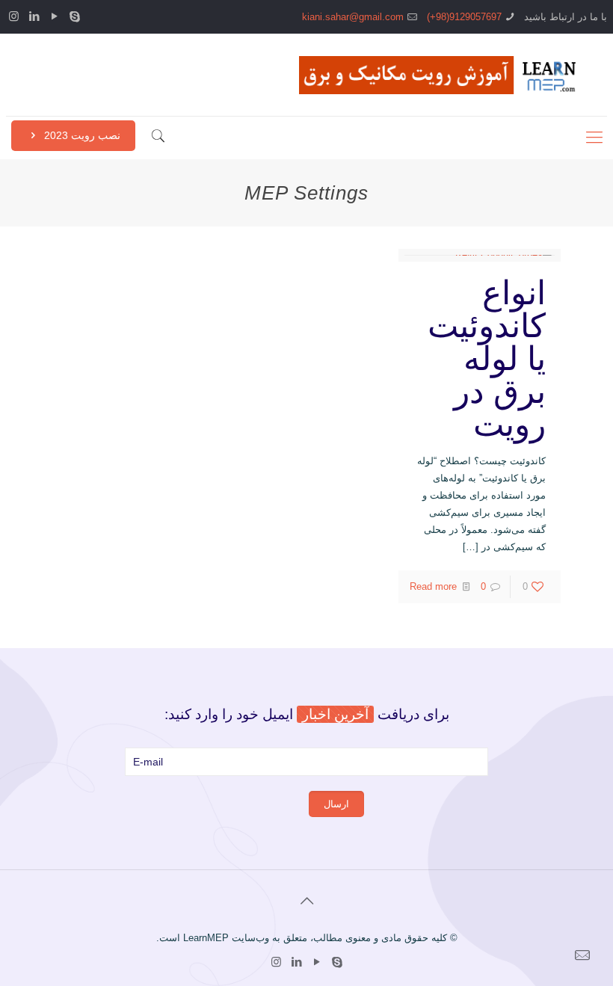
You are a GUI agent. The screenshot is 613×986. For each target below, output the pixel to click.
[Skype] (74, 16)
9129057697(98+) (464, 16)
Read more (433, 586)
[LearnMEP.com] (442, 75)
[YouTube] (54, 16)
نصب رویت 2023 (80, 135)
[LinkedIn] (34, 16)
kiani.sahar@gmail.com (353, 16)
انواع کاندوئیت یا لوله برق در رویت (487, 358)
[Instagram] (14, 16)
